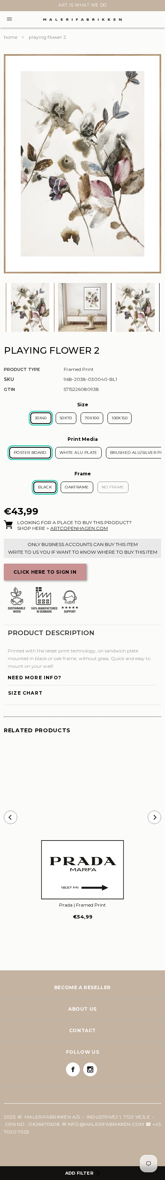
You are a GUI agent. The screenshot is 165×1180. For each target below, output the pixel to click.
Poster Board (30, 452)
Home (10, 37)
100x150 (119, 417)
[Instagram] (90, 1069)
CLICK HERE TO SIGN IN (45, 572)
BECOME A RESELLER (82, 987)
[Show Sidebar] (82, 1173)
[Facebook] (73, 1069)
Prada (82, 905)
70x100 (92, 417)
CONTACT (82, 1030)
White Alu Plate (78, 452)
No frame (113, 487)
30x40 (41, 417)
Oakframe (77, 487)
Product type (22, 369)
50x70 (66, 417)
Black (45, 487)
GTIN (9, 389)
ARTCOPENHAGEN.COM (79, 528)
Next (8, 6)
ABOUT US (82, 1009)
